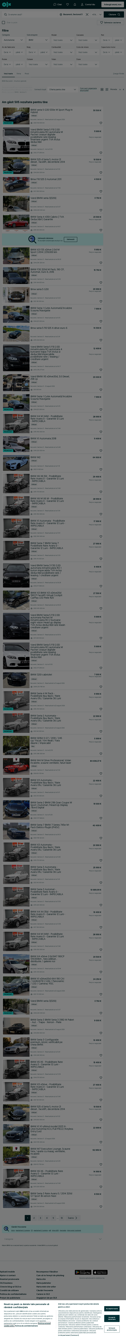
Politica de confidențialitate (26, 1326)
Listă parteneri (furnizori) (68, 1335)
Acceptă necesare (112, 1318)
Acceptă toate (112, 1309)
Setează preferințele (112, 1329)
